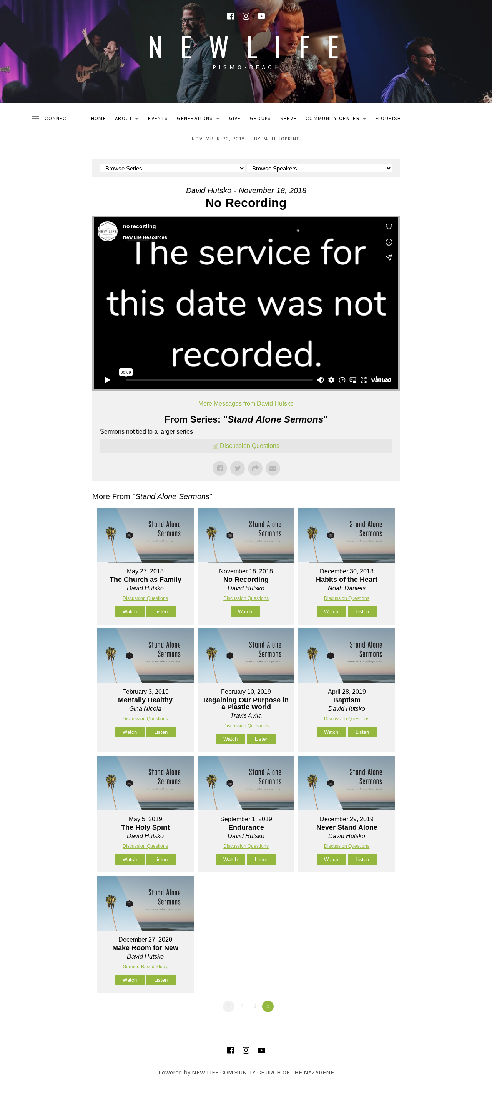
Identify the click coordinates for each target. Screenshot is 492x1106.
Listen (161, 612)
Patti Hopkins (281, 139)
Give (235, 118)
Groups (260, 118)
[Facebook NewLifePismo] (230, 16)
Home (98, 118)
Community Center (338, 119)
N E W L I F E (246, 46)
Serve (288, 118)
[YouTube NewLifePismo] (261, 16)
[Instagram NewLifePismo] (246, 16)
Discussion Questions (249, 446)
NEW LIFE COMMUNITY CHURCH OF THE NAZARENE (263, 1072)
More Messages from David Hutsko (246, 403)
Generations (200, 119)
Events (158, 118)
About (129, 119)
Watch (130, 612)
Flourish (388, 118)
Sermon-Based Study (145, 966)
